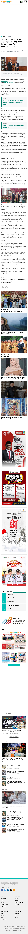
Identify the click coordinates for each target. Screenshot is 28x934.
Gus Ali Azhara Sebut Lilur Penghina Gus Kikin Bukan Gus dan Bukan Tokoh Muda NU (15, 824)
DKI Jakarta (3, 898)
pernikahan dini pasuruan (13, 605)
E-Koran (4, 629)
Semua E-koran (14, 665)
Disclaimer (22, 928)
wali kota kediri (10, 597)
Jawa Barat (17, 896)
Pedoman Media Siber (14, 928)
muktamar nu (10, 594)
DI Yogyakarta (4, 911)
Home (4, 36)
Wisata (16, 917)
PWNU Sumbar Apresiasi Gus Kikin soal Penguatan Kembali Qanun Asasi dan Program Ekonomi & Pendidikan (15, 818)
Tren (2, 900)
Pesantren (4, 789)
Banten (16, 898)
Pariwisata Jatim (21, 279)
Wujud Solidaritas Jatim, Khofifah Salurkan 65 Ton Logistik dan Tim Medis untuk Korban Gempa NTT (14, 760)
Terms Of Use (14, 930)
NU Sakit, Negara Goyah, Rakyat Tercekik (15, 777)
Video (2, 902)
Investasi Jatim (13, 279)
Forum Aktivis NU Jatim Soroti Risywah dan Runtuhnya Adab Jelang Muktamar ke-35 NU (16, 782)
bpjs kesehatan (10, 601)
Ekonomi (17, 915)
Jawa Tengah (18, 911)
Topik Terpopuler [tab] (7, 591)
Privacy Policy (7, 930)
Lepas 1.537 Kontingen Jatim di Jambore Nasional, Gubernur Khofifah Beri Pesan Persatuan (13, 102)
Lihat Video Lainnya (14, 736)
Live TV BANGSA (19, 902)
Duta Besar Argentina (9, 82)
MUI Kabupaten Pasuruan (13, 608)
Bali (2, 913)
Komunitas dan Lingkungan (4, 905)
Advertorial (17, 900)
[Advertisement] (14, 19)
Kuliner (2, 917)
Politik (2, 915)
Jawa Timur (4, 81)
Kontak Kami (20, 930)
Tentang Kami (6, 928)
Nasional (4, 742)
